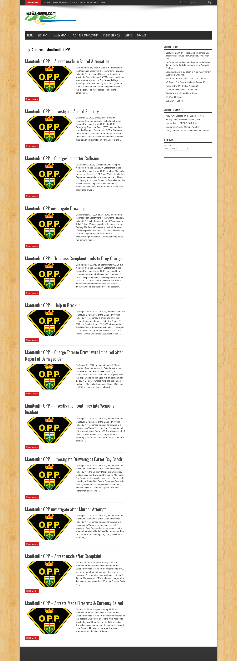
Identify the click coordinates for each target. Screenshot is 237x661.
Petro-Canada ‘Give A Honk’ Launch (182, 93)
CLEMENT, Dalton (174, 101)
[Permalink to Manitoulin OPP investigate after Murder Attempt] (49, 539)
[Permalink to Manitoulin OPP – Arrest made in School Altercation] (49, 91)
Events (128, 35)
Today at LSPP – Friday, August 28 (182, 86)
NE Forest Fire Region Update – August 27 (185, 82)
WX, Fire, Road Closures (86, 35)
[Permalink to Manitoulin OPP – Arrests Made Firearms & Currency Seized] (49, 633)
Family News (60, 35)
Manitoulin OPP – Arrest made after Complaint (63, 556)
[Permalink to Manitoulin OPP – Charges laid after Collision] (49, 188)
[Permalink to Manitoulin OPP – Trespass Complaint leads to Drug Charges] (49, 288)
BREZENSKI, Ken (195, 116)
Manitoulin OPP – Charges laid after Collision (62, 158)
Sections (42, 35)
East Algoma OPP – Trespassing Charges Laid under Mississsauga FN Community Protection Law (187, 56)
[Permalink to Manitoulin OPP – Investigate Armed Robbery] (49, 141)
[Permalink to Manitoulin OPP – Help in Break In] (49, 335)
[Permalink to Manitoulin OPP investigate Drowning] (49, 238)
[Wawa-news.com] (50, 23)
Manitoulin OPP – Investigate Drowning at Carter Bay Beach (73, 459)
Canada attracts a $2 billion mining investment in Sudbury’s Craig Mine (74, 2)
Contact (141, 35)
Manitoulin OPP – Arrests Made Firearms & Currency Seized (74, 603)
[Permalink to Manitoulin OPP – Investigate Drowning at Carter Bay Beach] (49, 489)
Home (30, 35)
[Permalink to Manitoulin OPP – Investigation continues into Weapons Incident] (49, 442)
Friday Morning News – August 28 (181, 89)
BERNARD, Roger (174, 97)
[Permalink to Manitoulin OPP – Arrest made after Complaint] (49, 586)
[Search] (209, 2)
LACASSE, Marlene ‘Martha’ (186, 127)
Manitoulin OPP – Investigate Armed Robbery (62, 111)
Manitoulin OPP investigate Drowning (55, 208)
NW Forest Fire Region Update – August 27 (186, 78)
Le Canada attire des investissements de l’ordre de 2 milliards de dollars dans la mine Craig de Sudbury (188, 65)
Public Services (111, 35)
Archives (168, 145)
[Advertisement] (188, 207)
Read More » (32, 99)
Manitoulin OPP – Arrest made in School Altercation (67, 61)
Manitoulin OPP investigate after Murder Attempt (65, 509)
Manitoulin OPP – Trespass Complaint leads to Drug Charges (74, 258)
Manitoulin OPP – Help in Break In (52, 305)
